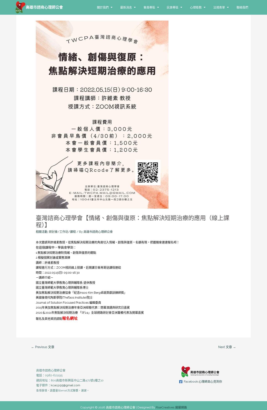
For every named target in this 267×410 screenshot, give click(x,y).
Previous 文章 (42, 347)
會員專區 (149, 7)
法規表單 (219, 7)
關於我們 (103, 7)
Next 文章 (227, 347)
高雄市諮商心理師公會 (44, 7)
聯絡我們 (242, 7)
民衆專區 (172, 7)
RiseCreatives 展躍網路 (171, 407)
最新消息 (126, 7)
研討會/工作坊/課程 (62, 232)
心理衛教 (196, 7)
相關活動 (41, 232)
